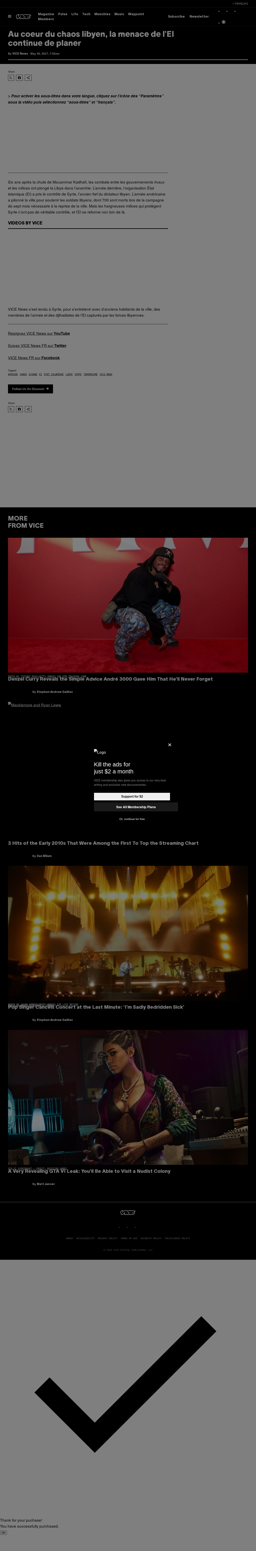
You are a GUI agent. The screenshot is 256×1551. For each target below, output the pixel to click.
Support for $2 (132, 796)
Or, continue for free (132, 819)
